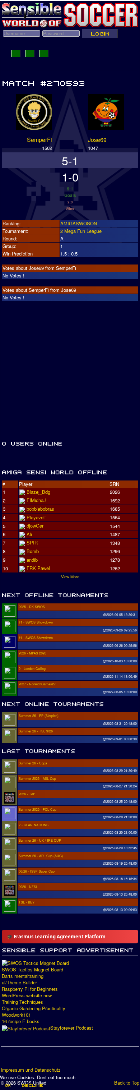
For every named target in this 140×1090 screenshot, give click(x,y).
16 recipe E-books (20, 1021)
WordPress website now (27, 995)
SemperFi (39, 139)
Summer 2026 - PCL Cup (37, 809)
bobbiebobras (40, 508)
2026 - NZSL (28, 886)
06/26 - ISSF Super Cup (37, 871)
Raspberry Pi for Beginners (30, 989)
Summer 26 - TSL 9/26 (36, 731)
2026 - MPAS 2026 (32, 653)
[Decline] (32, 1085)
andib (32, 559)
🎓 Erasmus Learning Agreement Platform (56, 936)
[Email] (47, 1059)
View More (70, 576)
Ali (29, 534)
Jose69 (97, 139)
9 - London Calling (32, 668)
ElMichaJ (36, 500)
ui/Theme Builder (19, 982)
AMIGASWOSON (78, 223)
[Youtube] (34, 1059)
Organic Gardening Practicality (33, 1008)
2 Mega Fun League (81, 230)
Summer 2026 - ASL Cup (37, 778)
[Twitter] (20, 1059)
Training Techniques (22, 1002)
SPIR (32, 542)
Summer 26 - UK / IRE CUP (40, 840)
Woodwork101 (16, 1015)
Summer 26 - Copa (33, 763)
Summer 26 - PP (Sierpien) (39, 715)
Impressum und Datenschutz (31, 1070)
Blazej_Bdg (38, 491)
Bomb (33, 551)
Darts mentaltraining (22, 976)
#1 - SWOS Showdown (36, 622)
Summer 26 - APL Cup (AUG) (41, 856)
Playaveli (36, 517)
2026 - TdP (27, 794)
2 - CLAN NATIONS (33, 825)
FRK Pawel (38, 568)
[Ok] (7, 1085)
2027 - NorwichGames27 (37, 684)
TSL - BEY (26, 902)
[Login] (100, 33)
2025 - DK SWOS (32, 606)
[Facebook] (7, 1059)
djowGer (35, 525)
